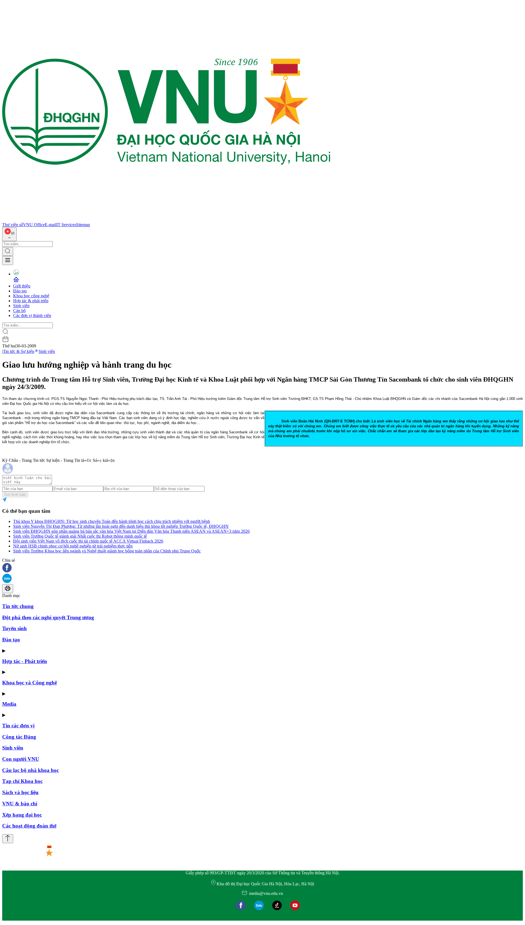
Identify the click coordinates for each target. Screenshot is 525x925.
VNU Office (34, 224)
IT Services (66, 224)
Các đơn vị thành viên (32, 315)
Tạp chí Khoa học (22, 781)
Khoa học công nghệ (31, 295)
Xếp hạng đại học (22, 815)
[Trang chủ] (166, 219)
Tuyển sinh (14, 628)
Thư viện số (12, 224)
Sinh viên (21, 305)
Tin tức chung (18, 606)
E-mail (50, 224)
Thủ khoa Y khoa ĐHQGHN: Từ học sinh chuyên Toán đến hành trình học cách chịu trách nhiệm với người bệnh (111, 521)
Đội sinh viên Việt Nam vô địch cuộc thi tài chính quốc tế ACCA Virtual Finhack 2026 (88, 541)
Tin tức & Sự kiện (18, 351)
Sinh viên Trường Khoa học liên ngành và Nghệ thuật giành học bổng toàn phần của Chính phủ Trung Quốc (107, 551)
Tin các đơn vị (18, 725)
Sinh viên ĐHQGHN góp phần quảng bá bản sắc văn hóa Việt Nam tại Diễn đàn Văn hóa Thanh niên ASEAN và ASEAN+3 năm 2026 (131, 531)
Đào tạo (20, 291)
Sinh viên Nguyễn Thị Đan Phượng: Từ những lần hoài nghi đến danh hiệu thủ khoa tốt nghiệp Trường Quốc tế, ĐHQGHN (121, 526)
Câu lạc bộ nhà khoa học (30, 770)
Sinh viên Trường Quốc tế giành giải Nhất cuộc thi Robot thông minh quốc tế (80, 536)
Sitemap (83, 224)
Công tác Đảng (19, 737)
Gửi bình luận (15, 494)
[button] (262, 568)
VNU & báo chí (19, 803)
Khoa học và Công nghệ (29, 682)
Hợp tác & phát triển (30, 300)
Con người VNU (20, 759)
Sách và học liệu (20, 792)
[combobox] (9, 234)
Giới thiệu (21, 286)
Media (9, 704)
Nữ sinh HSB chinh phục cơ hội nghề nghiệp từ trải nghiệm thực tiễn (73, 546)
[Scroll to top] (7, 838)
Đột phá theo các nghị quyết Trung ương (48, 617)
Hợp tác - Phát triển (24, 661)
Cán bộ (19, 310)
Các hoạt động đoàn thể (29, 826)
